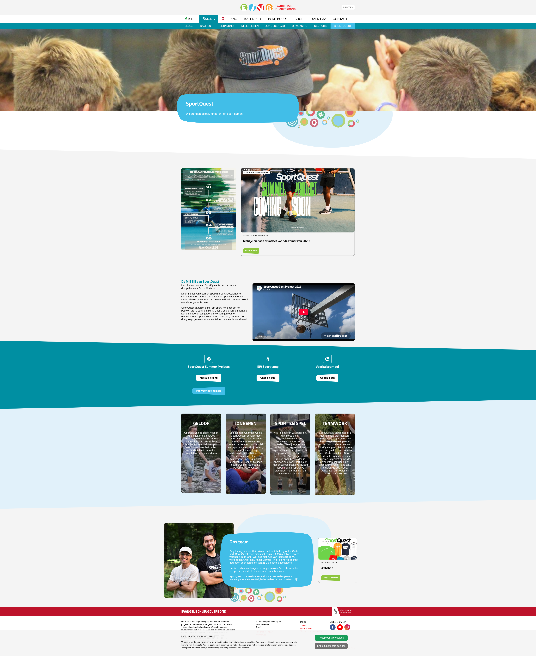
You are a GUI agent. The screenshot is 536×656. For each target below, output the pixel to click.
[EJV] (268, 7)
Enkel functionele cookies (331, 646)
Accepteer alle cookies (331, 637)
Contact (303, 625)
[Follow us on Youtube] (340, 627)
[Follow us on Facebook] (333, 627)
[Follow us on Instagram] (347, 627)
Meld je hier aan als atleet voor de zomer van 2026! (276, 241)
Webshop (327, 568)
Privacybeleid (306, 628)
